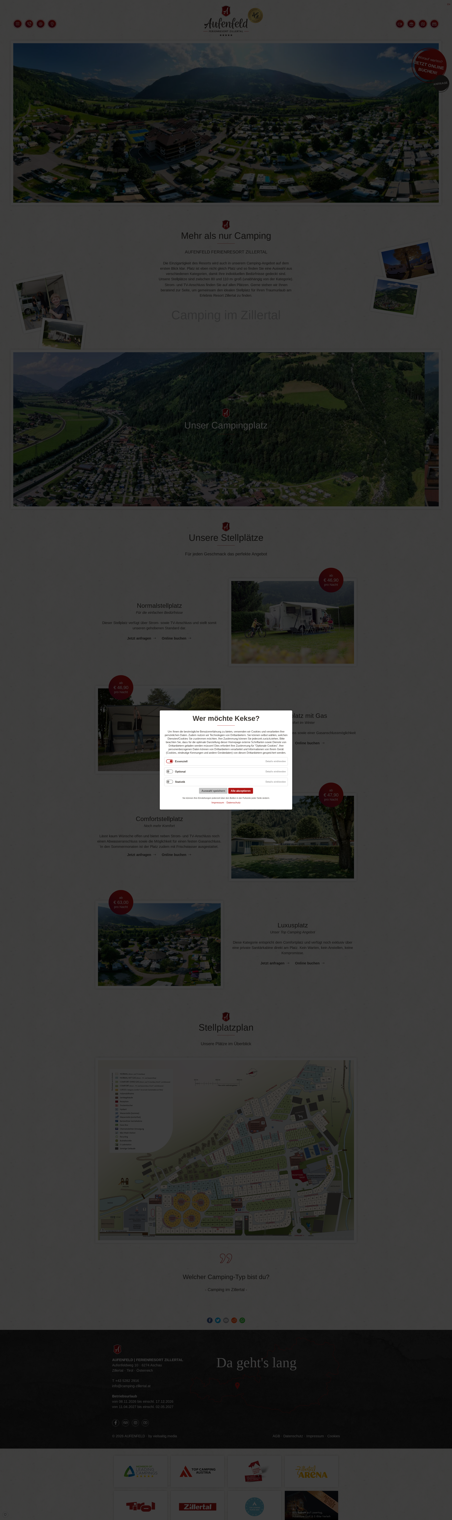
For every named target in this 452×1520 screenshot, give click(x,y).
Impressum (218, 802)
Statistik (180, 781)
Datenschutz (233, 802)
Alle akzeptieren (241, 790)
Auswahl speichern (213, 790)
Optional (180, 771)
